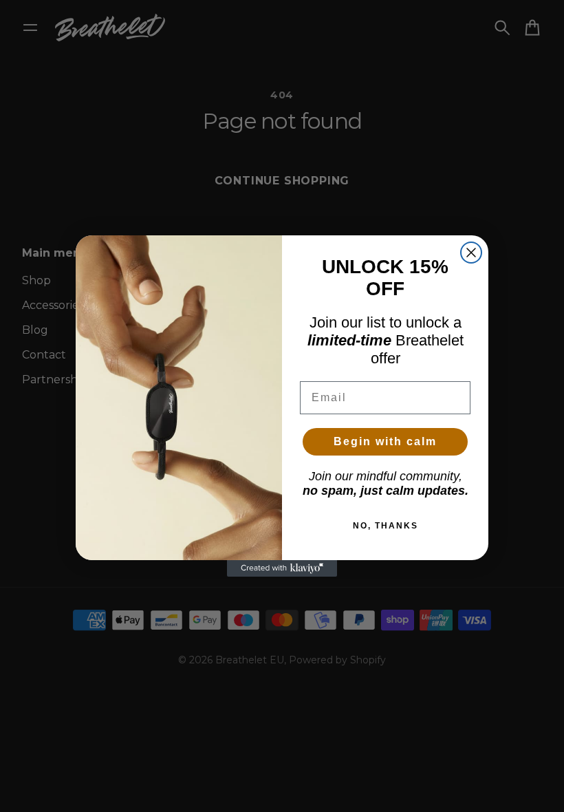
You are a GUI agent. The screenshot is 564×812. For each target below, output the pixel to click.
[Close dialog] (471, 252)
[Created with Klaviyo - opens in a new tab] (282, 568)
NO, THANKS (385, 526)
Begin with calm (385, 441)
